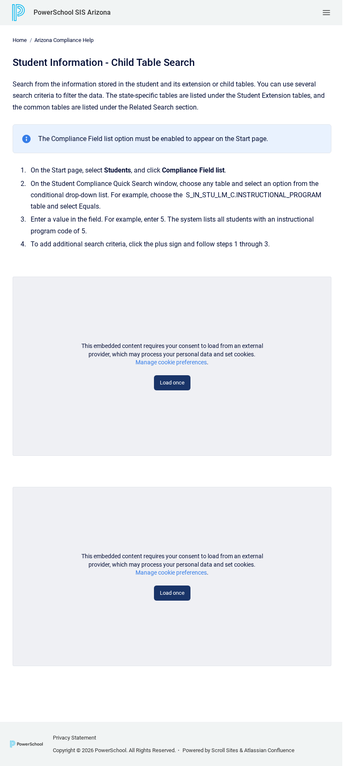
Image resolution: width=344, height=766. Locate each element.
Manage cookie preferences (171, 362)
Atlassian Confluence (269, 750)
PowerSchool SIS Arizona (72, 12)
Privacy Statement (74, 738)
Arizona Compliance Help (64, 40)
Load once (172, 382)
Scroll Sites (224, 750)
